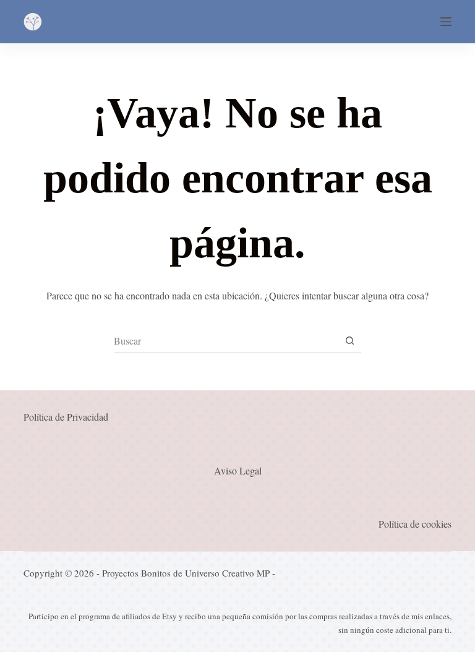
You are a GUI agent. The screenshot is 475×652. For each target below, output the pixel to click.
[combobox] (226, 340)
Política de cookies (415, 523)
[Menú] (445, 21)
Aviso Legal (238, 470)
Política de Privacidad (66, 416)
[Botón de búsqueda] (349, 340)
